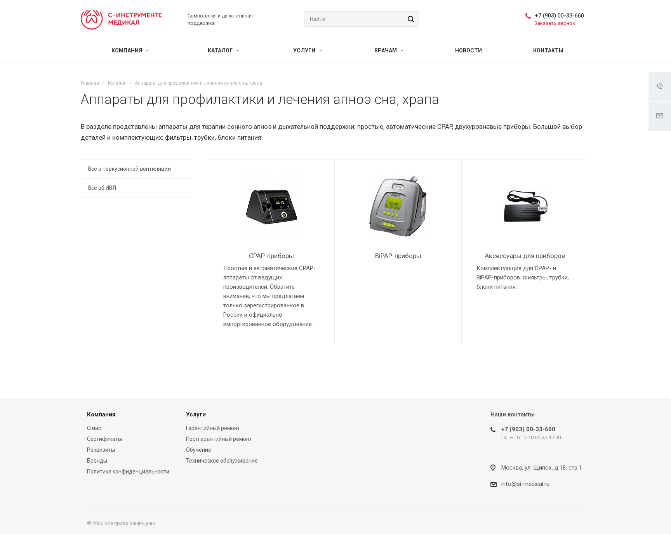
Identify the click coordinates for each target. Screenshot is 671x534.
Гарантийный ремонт (213, 428)
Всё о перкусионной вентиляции (129, 169)
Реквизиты (101, 450)
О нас (94, 428)
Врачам (386, 50)
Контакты (548, 50)
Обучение (198, 450)
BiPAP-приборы (398, 256)
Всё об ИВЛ (102, 188)
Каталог (221, 50)
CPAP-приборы (271, 256)
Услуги (304, 50)
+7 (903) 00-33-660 (559, 15)
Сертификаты (104, 439)
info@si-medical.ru (525, 483)
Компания (127, 50)
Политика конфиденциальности (128, 471)
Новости (468, 50)
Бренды (97, 461)
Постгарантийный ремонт (219, 439)
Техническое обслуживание (222, 461)
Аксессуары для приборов (525, 256)
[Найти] (409, 19)
